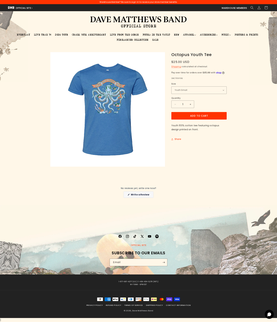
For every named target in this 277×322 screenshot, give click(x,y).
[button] (252, 7)
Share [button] (178, 139)
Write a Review (141, 195)
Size (173, 83)
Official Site (138, 245)
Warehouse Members (234, 8)
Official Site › (23, 8)
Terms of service (133, 305)
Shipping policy (154, 305)
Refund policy (113, 305)
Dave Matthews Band (142, 310)
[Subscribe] (163, 262)
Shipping (176, 66)
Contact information (178, 305)
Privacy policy (94, 305)
